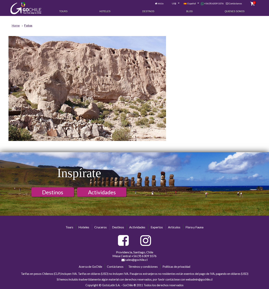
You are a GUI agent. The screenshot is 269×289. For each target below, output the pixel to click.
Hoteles (104, 11)
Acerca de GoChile (90, 266)
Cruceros (100, 227)
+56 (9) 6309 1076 (214, 3)
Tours (63, 11)
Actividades (102, 192)
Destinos (148, 11)
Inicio (160, 3)
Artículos (174, 227)
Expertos (157, 227)
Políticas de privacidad (176, 266)
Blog (189, 11)
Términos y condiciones (143, 266)
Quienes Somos (235, 11)
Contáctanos (235, 3)
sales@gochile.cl (136, 259)
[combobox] (173, 3)
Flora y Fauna (194, 227)
